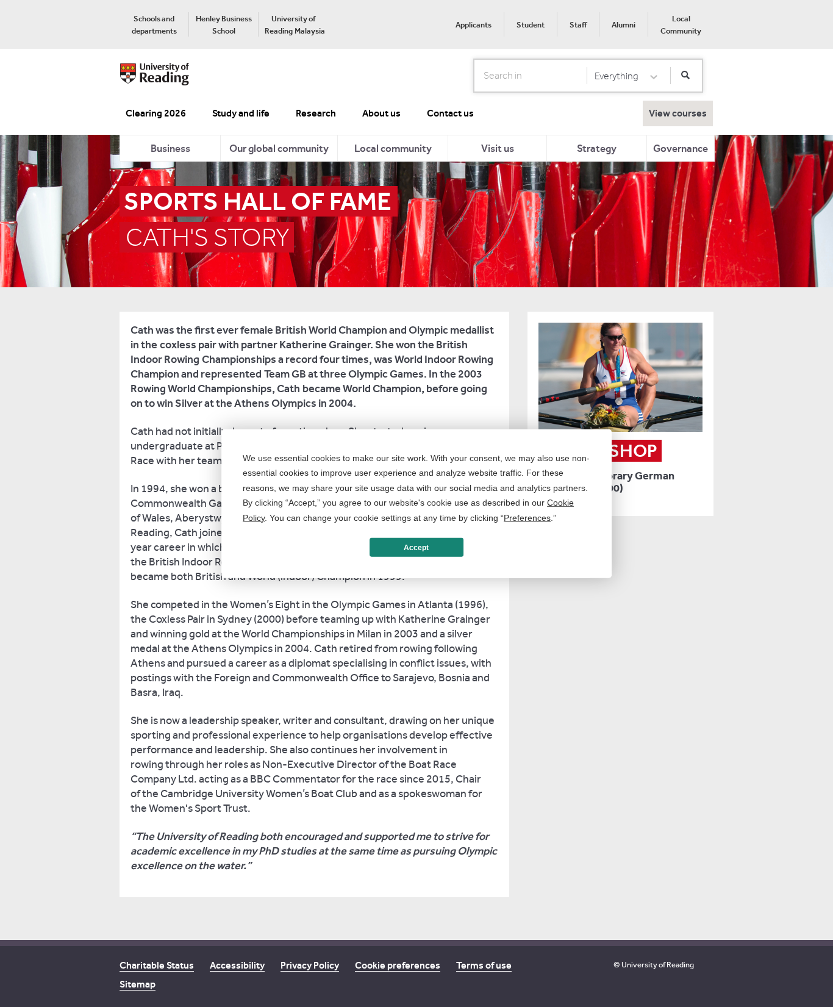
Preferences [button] (527, 517)
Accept (416, 547)
